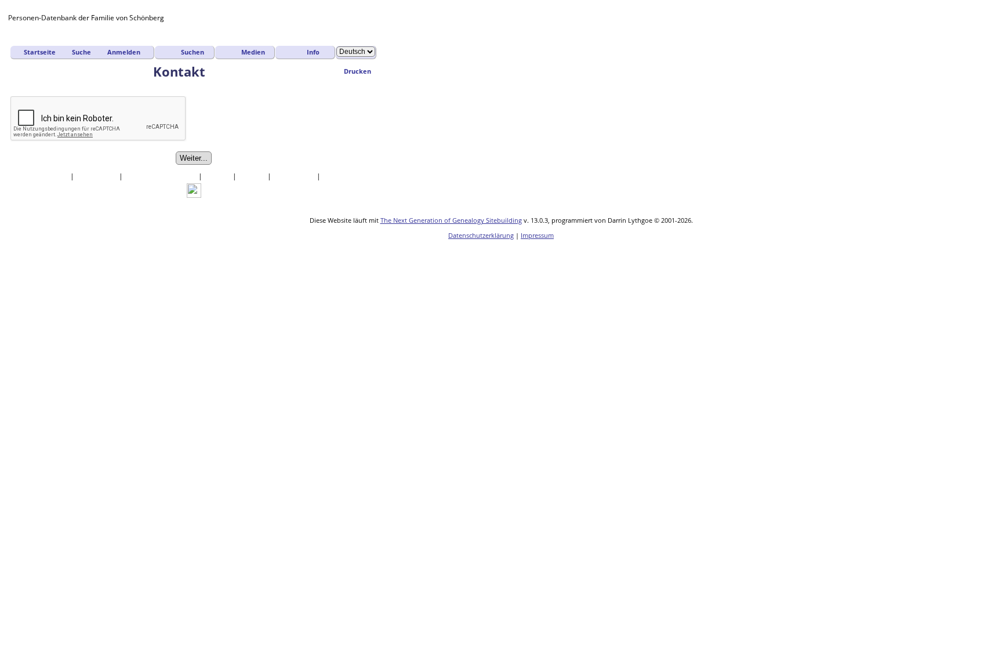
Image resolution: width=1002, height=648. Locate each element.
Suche (81, 52)
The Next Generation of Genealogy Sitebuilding (451, 220)
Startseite (40, 52)
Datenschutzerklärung (481, 235)
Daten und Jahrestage (161, 176)
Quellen (218, 176)
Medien (253, 52)
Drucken (357, 71)
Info (313, 52)
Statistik (253, 176)
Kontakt (336, 176)
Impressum (537, 235)
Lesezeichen (295, 176)
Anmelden (123, 52)
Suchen (192, 52)
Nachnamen (97, 176)
